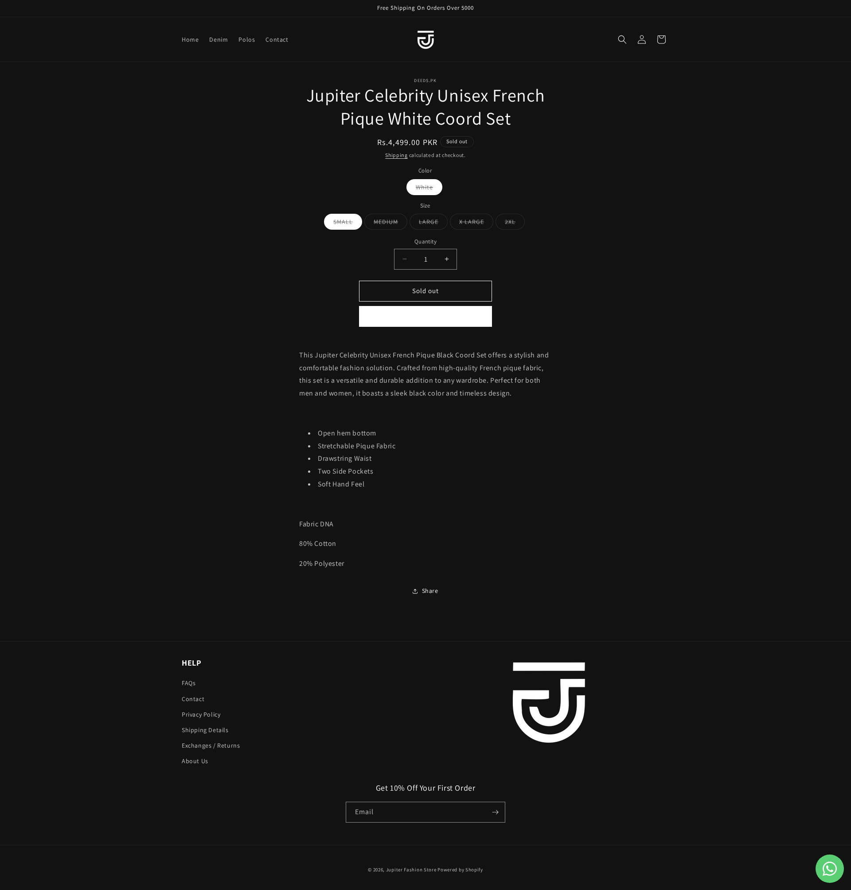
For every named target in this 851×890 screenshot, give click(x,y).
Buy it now (425, 316)
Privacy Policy (201, 714)
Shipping (396, 155)
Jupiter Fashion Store (411, 869)
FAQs (188, 683)
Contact (193, 699)
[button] (622, 39)
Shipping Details (205, 730)
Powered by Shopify (460, 869)
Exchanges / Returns (211, 745)
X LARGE (473, 223)
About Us (195, 761)
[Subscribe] (495, 812)
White (426, 189)
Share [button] (430, 591)
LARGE (430, 223)
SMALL (344, 223)
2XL (512, 223)
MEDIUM (388, 223)
